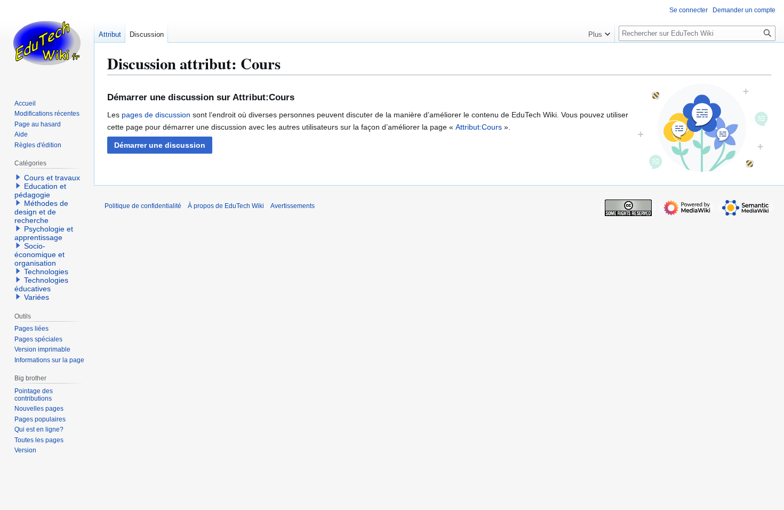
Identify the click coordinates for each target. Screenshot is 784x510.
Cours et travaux (52, 177)
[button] (159, 145)
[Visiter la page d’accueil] (47, 42)
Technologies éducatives (41, 284)
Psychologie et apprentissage (43, 233)
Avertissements (292, 206)
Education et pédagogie (40, 190)
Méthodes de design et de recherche (41, 212)
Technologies (46, 271)
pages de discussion (156, 114)
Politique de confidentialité (143, 206)
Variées (36, 297)
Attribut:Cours (478, 127)
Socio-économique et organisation (39, 254)
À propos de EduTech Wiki (226, 206)
